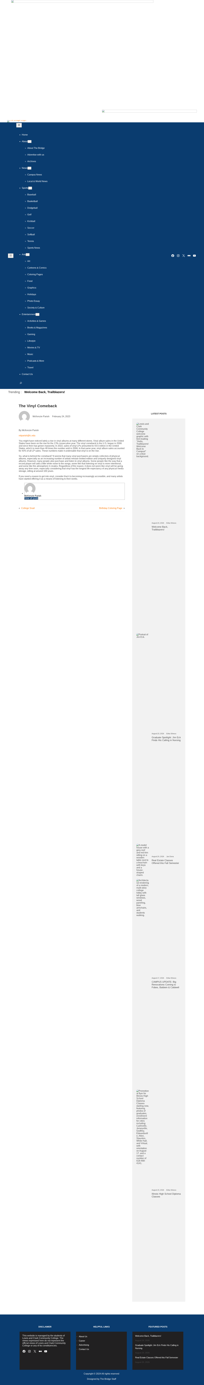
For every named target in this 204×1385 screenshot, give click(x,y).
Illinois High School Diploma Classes (166, 1195)
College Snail (28, 508)
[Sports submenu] (30, 188)
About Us (83, 1336)
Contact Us (84, 1349)
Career (82, 1341)
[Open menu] (10, 255)
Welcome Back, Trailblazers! (44, 392)
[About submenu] (30, 141)
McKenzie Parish (32, 496)
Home (25, 135)
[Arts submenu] (28, 254)
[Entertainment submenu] (37, 314)
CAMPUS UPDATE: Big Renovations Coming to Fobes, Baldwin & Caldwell (165, 985)
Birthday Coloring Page (110, 508)
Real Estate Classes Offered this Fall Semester (165, 861)
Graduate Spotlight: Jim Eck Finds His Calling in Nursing (166, 739)
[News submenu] (29, 168)
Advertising (84, 1345)
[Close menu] (19, 125)
